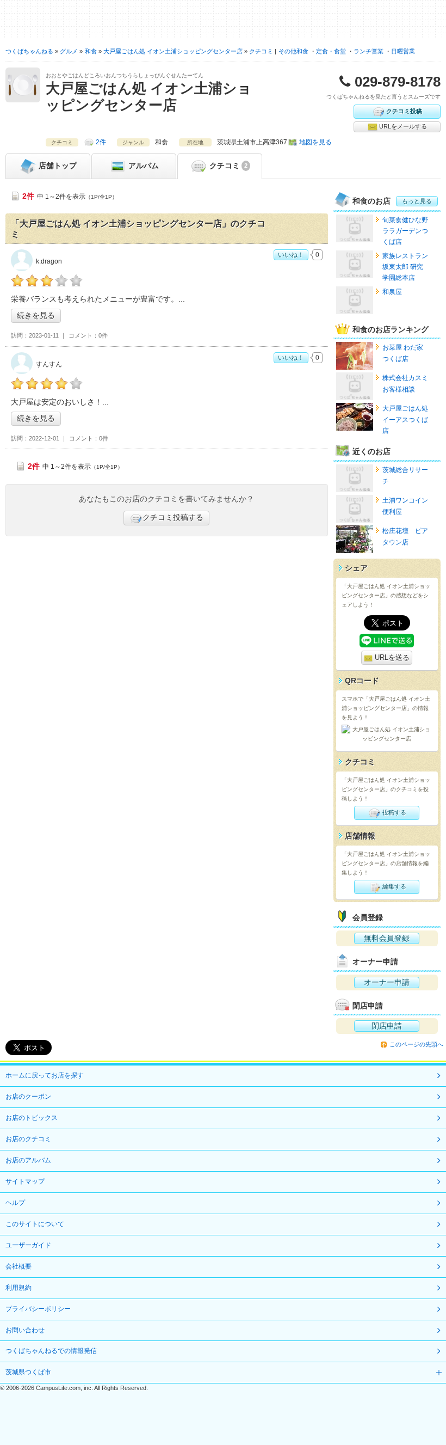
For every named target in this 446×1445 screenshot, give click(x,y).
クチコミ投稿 (404, 110)
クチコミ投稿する (173, 517)
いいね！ (291, 255)
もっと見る (417, 201)
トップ (58, 165)
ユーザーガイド (28, 1245)
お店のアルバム (28, 1160)
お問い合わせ (25, 1330)
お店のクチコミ (28, 1139)
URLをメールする (402, 126)
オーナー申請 (387, 982)
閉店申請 (386, 1025)
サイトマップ (25, 1181)
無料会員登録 (387, 938)
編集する (393, 886)
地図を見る (315, 142)
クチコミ (227, 165)
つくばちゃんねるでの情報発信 (51, 1351)
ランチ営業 (368, 51)
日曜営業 (403, 51)
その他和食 (293, 51)
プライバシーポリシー (38, 1309)
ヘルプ (15, 1203)
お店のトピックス (31, 1118)
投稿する (393, 812)
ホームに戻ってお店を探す (44, 1075)
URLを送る (391, 657)
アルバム (142, 165)
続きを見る (36, 315)
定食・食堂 (331, 51)
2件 (101, 142)
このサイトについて (34, 1224)
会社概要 (18, 1266)
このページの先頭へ (416, 1044)
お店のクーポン (28, 1096)
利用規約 (18, 1287)
